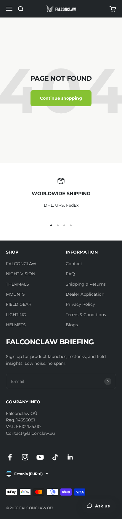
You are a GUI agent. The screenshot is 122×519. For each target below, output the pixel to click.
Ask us (102, 506)
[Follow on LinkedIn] (70, 457)
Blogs (72, 324)
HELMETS (16, 324)
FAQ (70, 273)
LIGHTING (16, 314)
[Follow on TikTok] (55, 457)
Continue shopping (61, 98)
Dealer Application (85, 294)
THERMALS (17, 284)
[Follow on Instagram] (25, 457)
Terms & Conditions (86, 314)
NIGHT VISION (20, 273)
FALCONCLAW (21, 263)
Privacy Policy (80, 304)
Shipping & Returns (86, 284)
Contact (74, 263)
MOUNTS (15, 294)
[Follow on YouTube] (40, 457)
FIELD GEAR (18, 304)
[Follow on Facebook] (10, 457)
